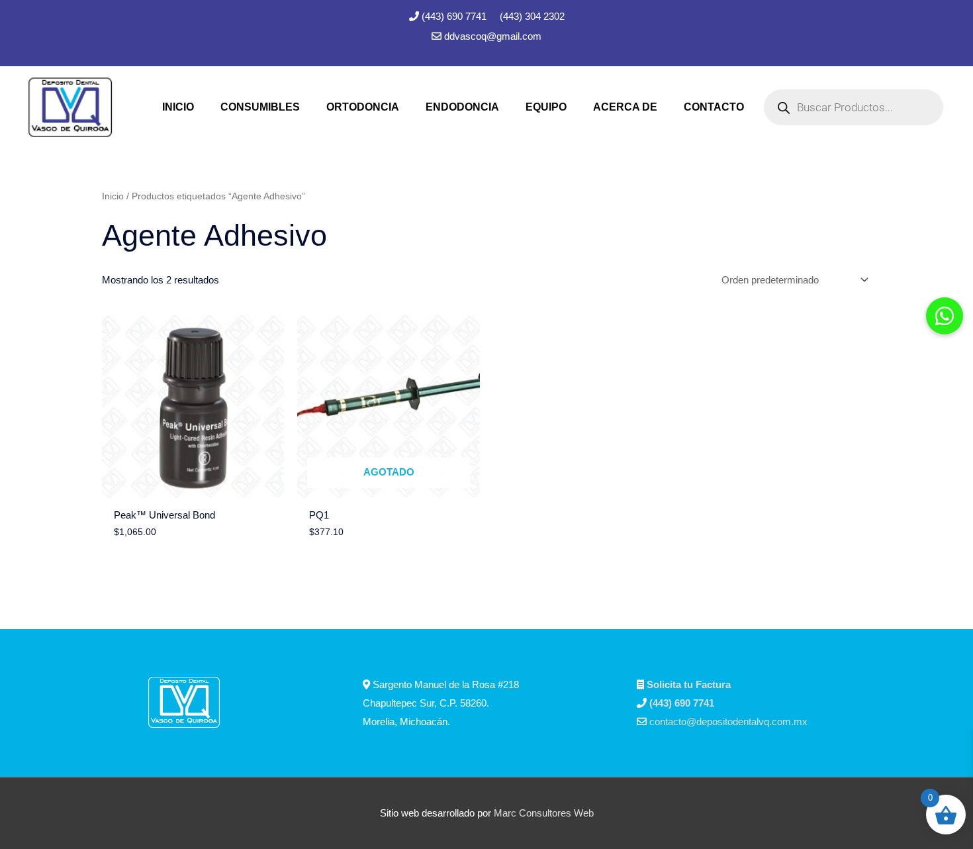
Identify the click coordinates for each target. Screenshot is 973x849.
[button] (944, 315)
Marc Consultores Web (544, 813)
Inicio (113, 196)
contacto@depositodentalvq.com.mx (728, 721)
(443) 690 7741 (455, 16)
